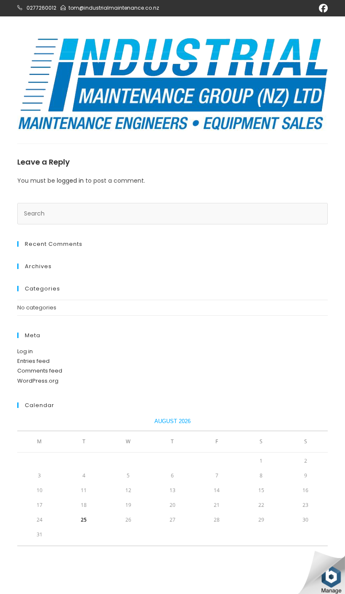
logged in (70, 180)
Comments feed (39, 371)
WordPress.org (37, 381)
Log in (25, 351)
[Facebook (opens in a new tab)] (322, 8)
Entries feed (33, 361)
